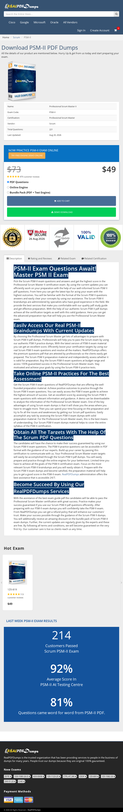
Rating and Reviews (41, 258)
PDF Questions (19, 182)
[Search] (116, 14)
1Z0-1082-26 (107, 776)
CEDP (81, 776)
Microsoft (39, 22)
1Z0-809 (93, 776)
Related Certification (95, 258)
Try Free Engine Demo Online (27, 155)
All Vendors (70, 22)
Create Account (99, 30)
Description (15, 258)
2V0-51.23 (9, 781)
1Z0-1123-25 (52, 776)
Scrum (16, 37)
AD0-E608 (37, 776)
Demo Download (63, 212)
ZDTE (7, 776)
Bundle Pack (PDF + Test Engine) (29, 192)
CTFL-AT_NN (68, 776)
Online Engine (18, 187)
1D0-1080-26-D (21, 776)
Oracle (54, 22)
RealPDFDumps (70, 474)
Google (24, 22)
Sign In (81, 30)
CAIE (21, 781)
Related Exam (68, 258)
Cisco (12, 22)
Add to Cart (63, 200)
